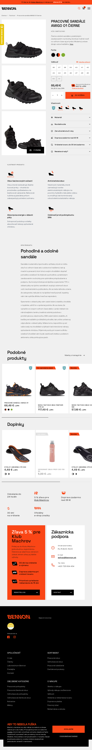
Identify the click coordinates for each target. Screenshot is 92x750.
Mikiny (10, 705)
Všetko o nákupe (54, 687)
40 (76, 67)
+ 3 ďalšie (37, 150)
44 (59, 73)
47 (76, 73)
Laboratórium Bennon (16, 666)
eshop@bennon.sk (67, 557)
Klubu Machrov (37, 2)
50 (54, 79)
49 (88, 73)
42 (88, 67)
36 (54, 67)
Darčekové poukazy (55, 669)
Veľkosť (54, 62)
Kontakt (57, 592)
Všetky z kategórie (73, 355)
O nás (9, 658)
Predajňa (11, 669)
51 (59, 79)
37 (59, 67)
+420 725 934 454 (66, 566)
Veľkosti (50, 694)
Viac (71, 44)
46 (71, 73)
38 (65, 67)
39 (71, 67)
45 (65, 73)
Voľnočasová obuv (55, 662)
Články (10, 662)
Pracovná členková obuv (17, 690)
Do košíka (79, 95)
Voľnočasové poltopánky (17, 694)
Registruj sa (19, 592)
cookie (9, 732)
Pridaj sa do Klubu (77, 88)
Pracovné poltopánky (16, 687)
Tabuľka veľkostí (84, 62)
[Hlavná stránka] (9, 8)
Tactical (12, 15)
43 (54, 73)
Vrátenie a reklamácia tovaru (59, 698)
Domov (4, 15)
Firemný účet (53, 705)
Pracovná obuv (53, 658)
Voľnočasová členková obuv (19, 698)
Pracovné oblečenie (55, 666)
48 (82, 73)
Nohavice (11, 701)
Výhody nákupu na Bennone (59, 690)
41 (82, 67)
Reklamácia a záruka (56, 709)
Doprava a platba (54, 701)
